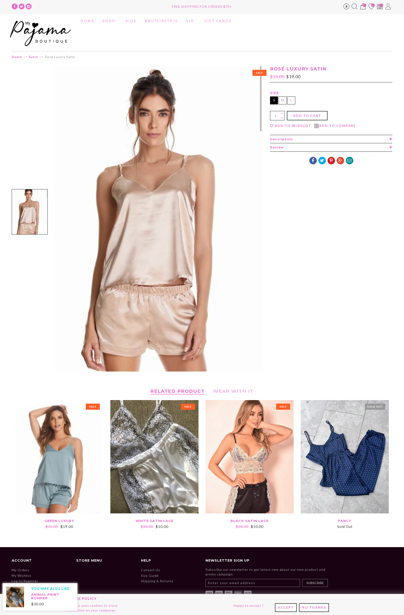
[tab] (331, 139)
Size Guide (150, 576)
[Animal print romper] (15, 597)
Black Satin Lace (250, 521)
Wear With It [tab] (233, 391)
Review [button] (277, 147)
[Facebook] (15, 6)
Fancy (344, 521)
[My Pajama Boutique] (40, 32)
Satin (33, 57)
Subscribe (315, 583)
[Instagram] (29, 6)
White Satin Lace (154, 521)
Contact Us (150, 570)
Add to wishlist (293, 126)
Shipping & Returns (157, 581)
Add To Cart (307, 116)
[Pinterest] (331, 160)
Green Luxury (59, 521)
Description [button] (281, 139)
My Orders (20, 570)
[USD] (346, 7)
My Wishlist (21, 576)
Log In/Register (25, 581)
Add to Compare (337, 126)
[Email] (349, 160)
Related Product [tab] (177, 391)
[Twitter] (22, 6)
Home (17, 57)
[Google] (340, 160)
